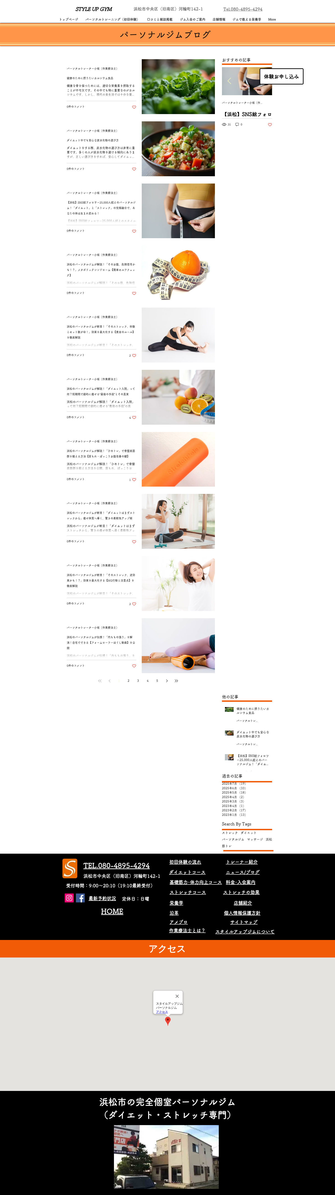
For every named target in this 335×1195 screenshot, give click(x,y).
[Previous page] (109, 681)
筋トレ (227, 846)
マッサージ (255, 839)
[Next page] (167, 681)
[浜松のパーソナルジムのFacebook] (80, 898)
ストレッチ (230, 832)
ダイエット (249, 832)
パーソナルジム (233, 839)
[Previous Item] (229, 81)
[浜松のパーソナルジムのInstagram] (69, 898)
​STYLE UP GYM (93, 9)
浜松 (269, 839)
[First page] (100, 681)
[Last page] (176, 681)
